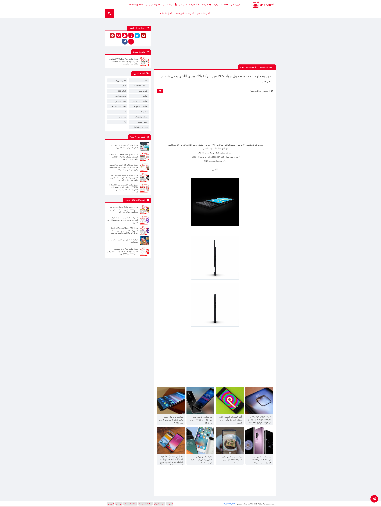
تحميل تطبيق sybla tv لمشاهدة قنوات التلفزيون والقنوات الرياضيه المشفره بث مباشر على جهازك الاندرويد (123, 177)
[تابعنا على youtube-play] (143, 35)
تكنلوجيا (144, 111)
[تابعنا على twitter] (137, 35)
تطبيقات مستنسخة (118, 106)
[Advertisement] (215, 43)
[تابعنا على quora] (118, 35)
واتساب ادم (165, 13)
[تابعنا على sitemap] (125, 35)
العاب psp (122, 90)
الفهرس (111, 503)
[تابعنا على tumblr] (131, 35)
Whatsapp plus (140, 127)
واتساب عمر (202, 13)
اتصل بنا (170, 503)
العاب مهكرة (219, 4)
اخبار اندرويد (250, 67)
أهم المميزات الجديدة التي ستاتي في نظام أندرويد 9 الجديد (230, 419)
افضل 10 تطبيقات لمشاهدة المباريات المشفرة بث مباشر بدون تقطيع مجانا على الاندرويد (122, 220)
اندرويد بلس (236, 4)
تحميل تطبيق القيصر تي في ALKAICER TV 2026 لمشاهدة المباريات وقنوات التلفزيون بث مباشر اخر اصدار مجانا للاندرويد (123, 188)
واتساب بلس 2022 (183, 13)
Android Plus (263, 4)
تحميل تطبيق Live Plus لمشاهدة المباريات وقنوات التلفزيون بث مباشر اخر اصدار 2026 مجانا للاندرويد (123, 251)
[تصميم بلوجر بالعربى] (229, 504)
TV (125, 122)
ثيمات (123, 111)
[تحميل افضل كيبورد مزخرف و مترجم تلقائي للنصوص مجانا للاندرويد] (144, 146)
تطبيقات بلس (120, 101)
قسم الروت (142, 122)
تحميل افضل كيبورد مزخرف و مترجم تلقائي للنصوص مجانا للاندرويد (124, 146)
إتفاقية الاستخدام (130, 503)
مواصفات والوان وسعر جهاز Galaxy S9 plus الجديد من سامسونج (261, 459)
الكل (145, 80)
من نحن (119, 503)
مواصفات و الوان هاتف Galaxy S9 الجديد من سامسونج (232, 459)
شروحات (122, 116)
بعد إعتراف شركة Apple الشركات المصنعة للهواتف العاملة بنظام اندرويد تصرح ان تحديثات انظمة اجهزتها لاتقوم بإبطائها (171, 459)
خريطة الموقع (159, 503)
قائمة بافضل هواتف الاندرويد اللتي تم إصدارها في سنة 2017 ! (201, 459)
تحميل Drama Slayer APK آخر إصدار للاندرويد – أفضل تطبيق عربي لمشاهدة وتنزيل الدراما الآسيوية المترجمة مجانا (124, 230)
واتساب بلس (151, 4)
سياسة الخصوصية (145, 503)
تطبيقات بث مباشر (187, 4)
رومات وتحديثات (141, 116)
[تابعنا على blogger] (131, 42)
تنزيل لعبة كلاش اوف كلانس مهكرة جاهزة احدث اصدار (123, 241)
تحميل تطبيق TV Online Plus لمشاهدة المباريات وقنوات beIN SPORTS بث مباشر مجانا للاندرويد (123, 61)
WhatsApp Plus (136, 4)
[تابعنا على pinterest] (112, 35)
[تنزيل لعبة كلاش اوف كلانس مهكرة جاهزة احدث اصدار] (144, 240)
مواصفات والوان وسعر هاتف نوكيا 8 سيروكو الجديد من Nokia (171, 419)
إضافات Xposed (140, 85)
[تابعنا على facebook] (125, 42)
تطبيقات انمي (168, 4)
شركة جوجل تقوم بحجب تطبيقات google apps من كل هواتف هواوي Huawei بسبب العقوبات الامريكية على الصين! (259, 420)
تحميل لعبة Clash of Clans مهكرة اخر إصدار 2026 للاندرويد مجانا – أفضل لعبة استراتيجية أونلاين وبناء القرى (123, 209)
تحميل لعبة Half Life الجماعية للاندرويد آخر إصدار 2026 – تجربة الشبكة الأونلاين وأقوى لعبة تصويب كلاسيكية (123, 167)
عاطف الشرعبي (264, 67)
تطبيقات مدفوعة (140, 106)
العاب (123, 85)
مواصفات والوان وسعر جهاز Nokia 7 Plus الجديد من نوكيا (201, 419)
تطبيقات (205, 4)
